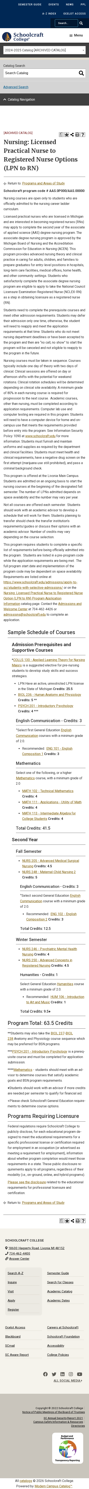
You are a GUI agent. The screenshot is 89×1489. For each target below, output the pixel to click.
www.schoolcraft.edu (40, 436)
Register (13, 1310)
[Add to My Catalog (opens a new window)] (66, 134)
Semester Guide (29, 4)
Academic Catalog (59, 1291)
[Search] (81, 73)
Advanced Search (15, 87)
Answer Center (19, 1259)
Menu (78, 35)
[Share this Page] (72, 134)
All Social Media (67, 1381)
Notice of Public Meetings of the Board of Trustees (53, 1412)
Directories (78, 1425)
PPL (83, 4)
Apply (11, 1300)
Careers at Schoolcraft (62, 1327)
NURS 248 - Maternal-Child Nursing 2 (49, 872)
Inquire (12, 1282)
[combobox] (44, 50)
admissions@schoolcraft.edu (25, 615)
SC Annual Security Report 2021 (63, 1418)
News (70, 4)
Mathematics (25, 778)
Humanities (65, 984)
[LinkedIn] (62, 1374)
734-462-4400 (19, 1253)
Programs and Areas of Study (43, 183)
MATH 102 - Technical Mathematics (47, 791)
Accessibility (55, 1346)
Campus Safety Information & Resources (58, 1421)
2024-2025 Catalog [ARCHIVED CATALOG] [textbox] (35, 50)
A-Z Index (49, 13)
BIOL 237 (57, 1033)
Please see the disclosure (27, 1182)
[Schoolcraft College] (24, 40)
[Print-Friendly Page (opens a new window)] (77, 134)
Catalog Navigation (21, 99)
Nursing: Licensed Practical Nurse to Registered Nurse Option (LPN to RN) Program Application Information (43, 598)
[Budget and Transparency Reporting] (68, 1435)
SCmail (10, 1346)
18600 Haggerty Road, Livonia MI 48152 (36, 1248)
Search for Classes (60, 1282)
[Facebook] (45, 1374)
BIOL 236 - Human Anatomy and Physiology (49, 695)
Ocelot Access (74, 13)
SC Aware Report (17, 1355)
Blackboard (12, 1336)
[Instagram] (71, 1374)
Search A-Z (15, 1273)
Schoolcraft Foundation (63, 1336)
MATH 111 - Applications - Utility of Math (52, 802)
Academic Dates (58, 1300)
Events (54, 4)
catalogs (26, 1481)
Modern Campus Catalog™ (53, 1486)
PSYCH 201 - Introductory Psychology (45, 706)
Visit (11, 1291)
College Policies (58, 1355)
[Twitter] (54, 1374)
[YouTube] (79, 1374)
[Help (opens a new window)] (83, 134)
